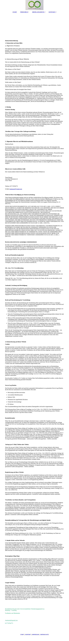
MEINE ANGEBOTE (38, 12)
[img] (34, 5)
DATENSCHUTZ (44, 634)
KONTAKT (52, 12)
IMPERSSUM (35, 634)
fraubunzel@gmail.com (16, 189)
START (15, 12)
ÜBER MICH (24, 12)
